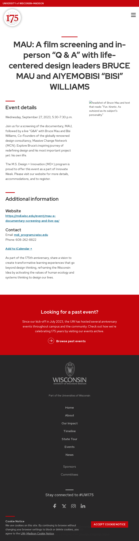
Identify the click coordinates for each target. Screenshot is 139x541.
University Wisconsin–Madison (23, 3)
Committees (69, 474)
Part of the (69, 395)
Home (69, 407)
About (69, 415)
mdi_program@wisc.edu (31, 235)
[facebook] (54, 506)
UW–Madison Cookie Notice (37, 533)
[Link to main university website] (69, 373)
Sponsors (69, 466)
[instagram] (73, 506)
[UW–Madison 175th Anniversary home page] (11, 18)
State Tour (69, 439)
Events (69, 447)
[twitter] (64, 506)
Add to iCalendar (18, 249)
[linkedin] (83, 506)
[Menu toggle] (133, 15)
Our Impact (70, 423)
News (69, 455)
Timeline (69, 431)
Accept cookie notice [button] (109, 524)
